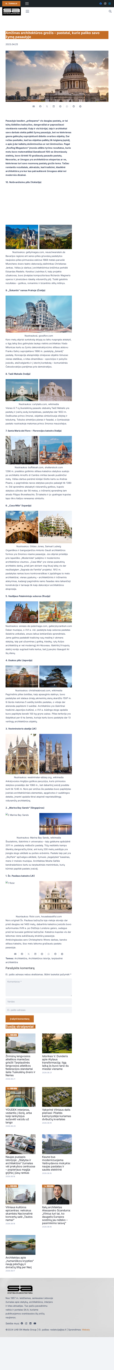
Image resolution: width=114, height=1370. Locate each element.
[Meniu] (26, 3)
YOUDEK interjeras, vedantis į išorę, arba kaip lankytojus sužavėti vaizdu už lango (19, 1116)
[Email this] (33, 106)
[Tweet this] (47, 106)
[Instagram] (105, 3)
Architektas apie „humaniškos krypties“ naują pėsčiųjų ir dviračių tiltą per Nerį (20, 1262)
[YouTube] (35, 1323)
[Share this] (40, 106)
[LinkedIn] (109, 3)
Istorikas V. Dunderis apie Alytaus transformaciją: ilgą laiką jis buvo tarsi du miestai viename (55, 1063)
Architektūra (20, 958)
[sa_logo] (11, 11)
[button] (110, 11)
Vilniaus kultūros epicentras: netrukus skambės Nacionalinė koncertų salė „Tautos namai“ (19, 1214)
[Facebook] (100, 3)
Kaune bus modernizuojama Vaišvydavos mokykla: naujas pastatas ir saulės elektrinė (56, 1163)
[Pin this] (60, 106)
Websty (86, 1329)
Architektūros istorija (39, 958)
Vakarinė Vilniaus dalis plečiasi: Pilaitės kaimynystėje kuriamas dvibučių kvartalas (56, 1114)
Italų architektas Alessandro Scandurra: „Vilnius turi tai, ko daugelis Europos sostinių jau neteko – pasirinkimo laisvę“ (56, 1215)
